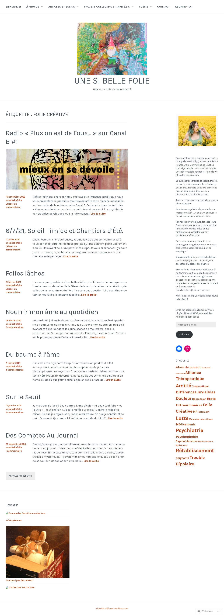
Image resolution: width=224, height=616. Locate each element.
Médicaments (186, 424)
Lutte (182, 418)
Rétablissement (195, 450)
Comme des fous (36, 513)
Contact (163, 6)
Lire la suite (98, 214)
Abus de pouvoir (189, 367)
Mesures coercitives (201, 419)
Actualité (206, 368)
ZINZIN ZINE (27, 587)
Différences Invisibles (195, 392)
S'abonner (184, 334)
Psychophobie (187, 437)
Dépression (199, 399)
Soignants (182, 458)
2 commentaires (14, 327)
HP (195, 412)
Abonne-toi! (183, 6)
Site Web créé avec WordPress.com (112, 608)
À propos (32, 6)
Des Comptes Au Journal (42, 435)
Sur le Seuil (23, 397)
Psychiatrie (189, 430)
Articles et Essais (61, 6)
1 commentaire (14, 451)
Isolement (203, 412)
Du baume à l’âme (33, 354)
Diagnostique (200, 386)
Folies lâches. (26, 273)
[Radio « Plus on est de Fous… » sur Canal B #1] (67, 188)
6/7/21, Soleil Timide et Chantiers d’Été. (64, 231)
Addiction (180, 373)
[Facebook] (179, 349)
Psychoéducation (187, 441)
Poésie (143, 6)
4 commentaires (14, 370)
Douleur (184, 398)
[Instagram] (187, 349)
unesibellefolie (14, 200)
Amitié (183, 385)
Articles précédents (20, 476)
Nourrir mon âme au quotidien (52, 312)
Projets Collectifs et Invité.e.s (107, 6)
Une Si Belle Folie (112, 80)
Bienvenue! (13, 6)
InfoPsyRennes (14, 520)
